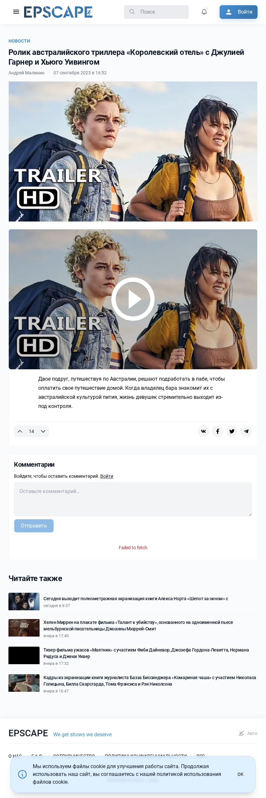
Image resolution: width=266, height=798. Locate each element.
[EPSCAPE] (58, 12)
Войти (106, 476)
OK (240, 774)
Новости (19, 41)
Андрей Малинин (26, 72)
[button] (16, 12)
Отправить (34, 526)
